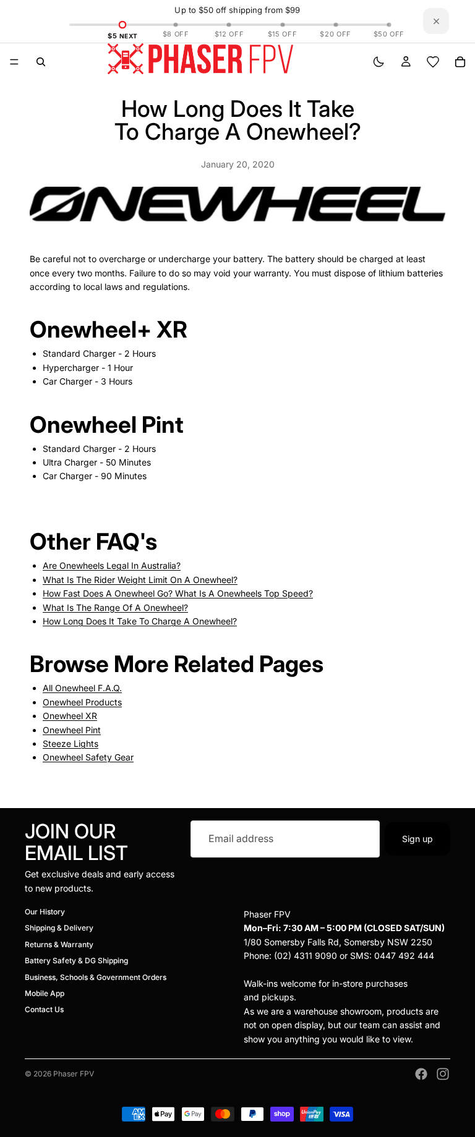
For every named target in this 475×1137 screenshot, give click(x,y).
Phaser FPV (73, 1073)
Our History (45, 911)
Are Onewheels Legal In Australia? (112, 565)
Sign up (417, 838)
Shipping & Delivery (59, 927)
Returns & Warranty (59, 944)
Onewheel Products (82, 702)
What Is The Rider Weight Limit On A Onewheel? (140, 579)
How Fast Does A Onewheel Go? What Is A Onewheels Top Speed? (178, 593)
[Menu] (14, 62)
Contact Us (44, 1009)
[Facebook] (421, 1074)
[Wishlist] (433, 61)
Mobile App (44, 993)
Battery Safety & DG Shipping (76, 960)
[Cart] (460, 61)
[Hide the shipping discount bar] (436, 21)
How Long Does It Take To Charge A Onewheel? (140, 621)
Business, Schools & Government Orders (95, 976)
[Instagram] (442, 1074)
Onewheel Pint (72, 730)
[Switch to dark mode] (378, 61)
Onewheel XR (70, 715)
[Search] (40, 61)
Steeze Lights (70, 743)
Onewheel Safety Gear (88, 757)
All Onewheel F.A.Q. (82, 688)
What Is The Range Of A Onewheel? (115, 607)
